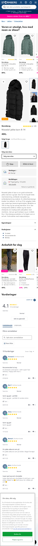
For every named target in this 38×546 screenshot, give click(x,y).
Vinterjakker (18, 21)
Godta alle (17, 534)
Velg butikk (12, 184)
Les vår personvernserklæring (22, 528)
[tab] (19, 318)
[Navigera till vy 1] (33, 84)
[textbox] (34, 352)
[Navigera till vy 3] (33, 110)
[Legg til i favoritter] (15, 36)
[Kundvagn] (30, 2)
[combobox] (29, 351)
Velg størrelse (8, 156)
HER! (27, 16)
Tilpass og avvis (17, 539)
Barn (3, 21)
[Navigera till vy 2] (33, 97)
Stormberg (6, 126)
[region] (17, 519)
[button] (6, 375)
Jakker (9, 21)
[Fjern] (33, 7)
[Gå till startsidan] (9, 2)
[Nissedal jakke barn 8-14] (5, 144)
